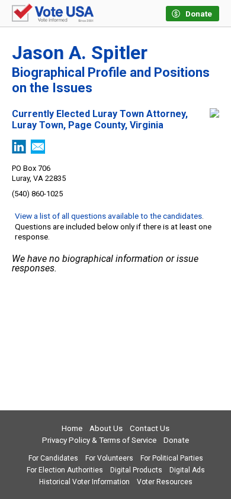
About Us (106, 428)
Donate (176, 440)
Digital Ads (187, 470)
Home (72, 428)
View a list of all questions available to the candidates (108, 216)
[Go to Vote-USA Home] (53, 14)
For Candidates (53, 458)
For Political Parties (171, 458)
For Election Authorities (65, 470)
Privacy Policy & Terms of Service (99, 440)
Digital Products (136, 470)
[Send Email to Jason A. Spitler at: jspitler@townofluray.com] (38, 150)
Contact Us (149, 428)
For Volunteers (109, 458)
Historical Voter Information (84, 482)
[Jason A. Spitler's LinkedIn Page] (19, 150)
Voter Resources (164, 482)
